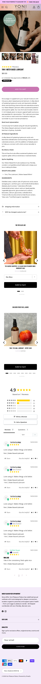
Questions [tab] (21, 430)
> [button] (26, 575)
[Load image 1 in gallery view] (20, 31)
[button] (32, 458)
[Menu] (2, 7)
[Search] (7, 7)
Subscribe (20, 646)
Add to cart (20, 89)
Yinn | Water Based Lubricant (14, 453)
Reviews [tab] (8, 430)
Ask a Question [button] (21, 422)
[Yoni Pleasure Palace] (20, 7)
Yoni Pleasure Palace (12, 676)
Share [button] (8, 458)
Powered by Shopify (25, 676)
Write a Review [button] (21, 417)
